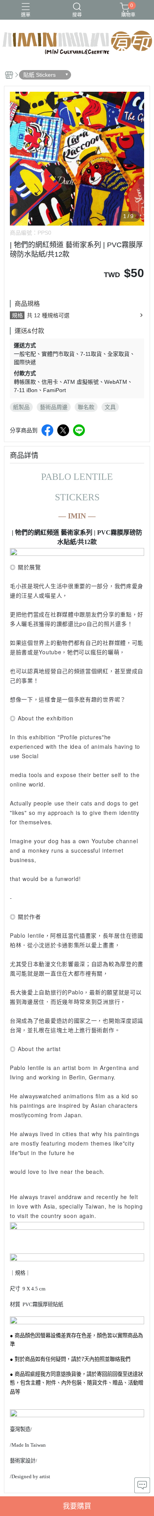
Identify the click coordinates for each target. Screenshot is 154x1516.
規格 (17, 315)
